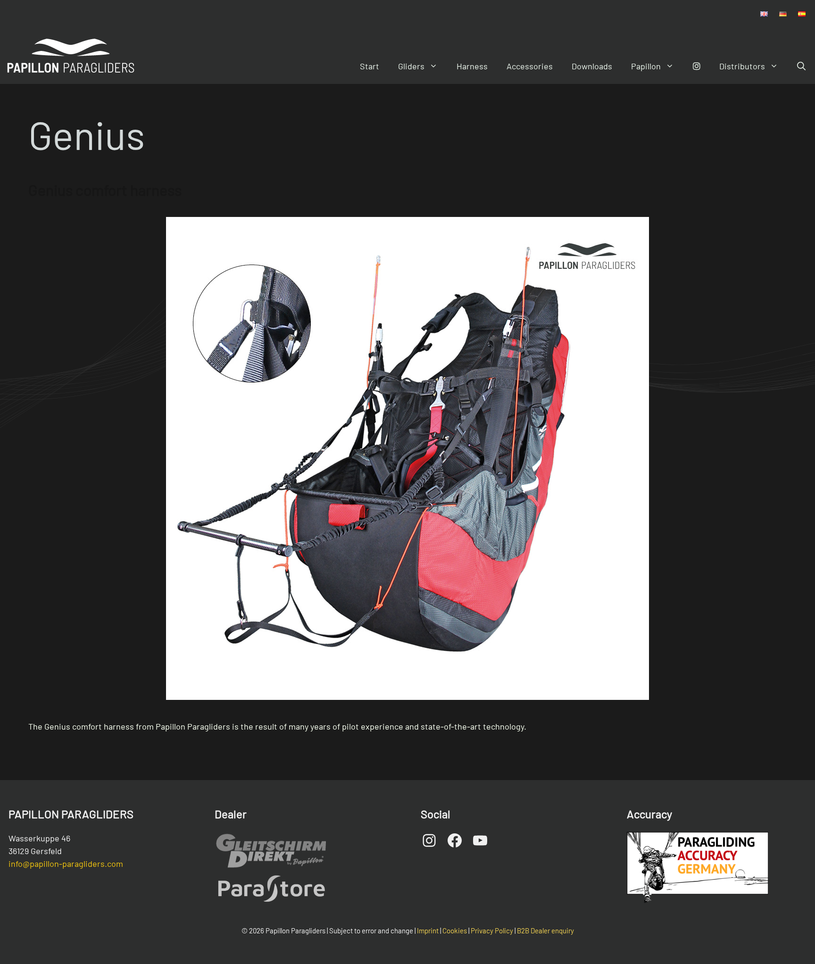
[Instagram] (696, 66)
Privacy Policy (492, 930)
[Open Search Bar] (801, 66)
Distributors (742, 66)
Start (369, 66)
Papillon (646, 66)
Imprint (428, 930)
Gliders (411, 66)
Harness (472, 66)
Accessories (530, 66)
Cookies (454, 930)
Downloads (592, 66)
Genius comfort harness (105, 190)
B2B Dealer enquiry (545, 930)
